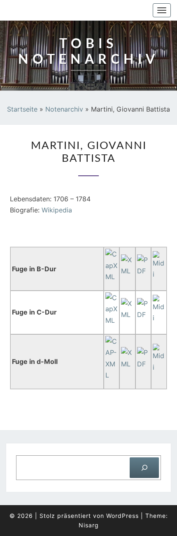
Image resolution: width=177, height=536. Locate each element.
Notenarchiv (64, 109)
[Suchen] (144, 467)
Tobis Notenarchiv (50, 10)
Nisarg (89, 525)
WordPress (122, 515)
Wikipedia (57, 210)
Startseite (22, 109)
